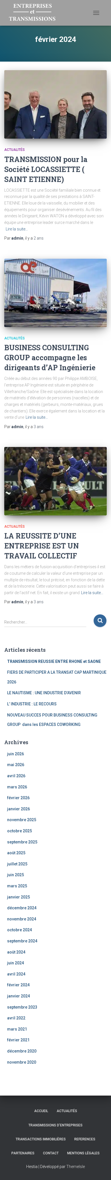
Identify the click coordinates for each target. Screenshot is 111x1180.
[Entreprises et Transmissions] (34, 13)
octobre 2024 (19, 930)
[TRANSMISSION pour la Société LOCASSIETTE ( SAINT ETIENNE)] (55, 104)
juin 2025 (15, 875)
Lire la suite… (17, 229)
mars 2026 (17, 787)
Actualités (14, 150)
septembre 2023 (22, 1007)
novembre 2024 (21, 919)
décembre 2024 (21, 908)
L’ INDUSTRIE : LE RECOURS (32, 704)
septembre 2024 (22, 941)
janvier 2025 (18, 897)
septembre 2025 (22, 842)
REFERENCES (84, 1139)
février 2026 (18, 798)
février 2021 (18, 1040)
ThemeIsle (75, 1166)
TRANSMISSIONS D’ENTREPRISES (55, 1125)
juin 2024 (15, 963)
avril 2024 (16, 974)
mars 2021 (17, 1029)
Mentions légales (83, 1153)
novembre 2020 (21, 1062)
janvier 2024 (18, 996)
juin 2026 (15, 754)
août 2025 (16, 853)
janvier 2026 (18, 809)
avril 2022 (16, 1018)
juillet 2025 (17, 864)
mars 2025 (17, 886)
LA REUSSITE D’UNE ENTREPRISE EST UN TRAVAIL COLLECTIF (41, 545)
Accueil (41, 1111)
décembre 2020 (21, 1051)
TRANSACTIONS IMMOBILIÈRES (41, 1139)
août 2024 (16, 952)
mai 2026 (15, 764)
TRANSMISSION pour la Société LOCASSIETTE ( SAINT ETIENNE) (45, 169)
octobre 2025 (19, 831)
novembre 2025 (21, 819)
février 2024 (18, 985)
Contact (51, 1153)
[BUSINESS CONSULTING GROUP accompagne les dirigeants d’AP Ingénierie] (55, 293)
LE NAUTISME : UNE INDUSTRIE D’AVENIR (44, 693)
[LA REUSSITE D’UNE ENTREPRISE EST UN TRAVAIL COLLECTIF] (55, 481)
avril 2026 (16, 776)
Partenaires (22, 1153)
